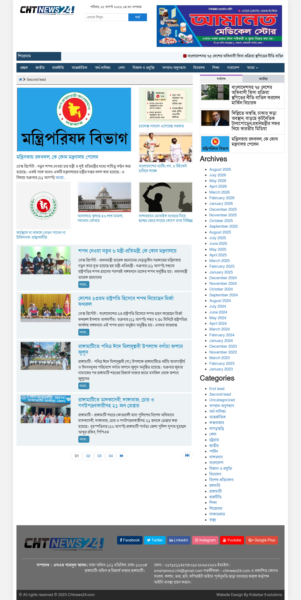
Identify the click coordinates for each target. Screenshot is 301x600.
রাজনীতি (58, 67)
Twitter (156, 540)
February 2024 (221, 335)
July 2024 (217, 306)
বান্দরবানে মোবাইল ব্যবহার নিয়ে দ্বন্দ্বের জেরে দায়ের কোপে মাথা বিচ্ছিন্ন (166, 218)
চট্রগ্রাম (214, 440)
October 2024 (221, 289)
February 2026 (221, 198)
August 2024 (220, 300)
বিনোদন (199, 67)
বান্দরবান (216, 457)
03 (99, 456)
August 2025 (220, 232)
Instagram (207, 540)
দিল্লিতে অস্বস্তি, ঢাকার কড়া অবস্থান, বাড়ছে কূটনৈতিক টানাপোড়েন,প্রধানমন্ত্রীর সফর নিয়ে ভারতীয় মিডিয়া (256, 121)
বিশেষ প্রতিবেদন (221, 480)
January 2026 (221, 203)
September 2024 (223, 295)
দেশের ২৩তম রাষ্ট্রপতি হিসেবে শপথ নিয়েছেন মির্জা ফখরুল (126, 301)
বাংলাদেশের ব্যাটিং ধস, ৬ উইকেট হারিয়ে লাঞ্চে (163, 168)
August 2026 (220, 169)
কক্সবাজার (216, 422)
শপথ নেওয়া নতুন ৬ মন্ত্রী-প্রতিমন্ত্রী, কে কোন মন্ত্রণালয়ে (127, 251)
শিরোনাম (215, 508)
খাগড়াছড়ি (216, 428)
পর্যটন (213, 451)
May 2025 (217, 249)
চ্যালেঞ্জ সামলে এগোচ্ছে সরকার (161, 126)
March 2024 (219, 329)
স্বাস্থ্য (212, 520)
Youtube (233, 540)
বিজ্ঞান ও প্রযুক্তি (143, 67)
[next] (121, 455)
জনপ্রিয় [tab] (263, 79)
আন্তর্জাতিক (79, 67)
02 (88, 456)
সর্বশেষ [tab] (221, 79)
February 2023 (221, 363)
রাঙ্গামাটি (215, 491)
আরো (251, 67)
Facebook (131, 540)
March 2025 (219, 260)
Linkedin (180, 540)
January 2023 (221, 369)
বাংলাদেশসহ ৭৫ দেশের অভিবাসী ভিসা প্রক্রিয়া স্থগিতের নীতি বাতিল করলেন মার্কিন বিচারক (256, 95)
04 (111, 456)
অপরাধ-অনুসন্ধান (174, 67)
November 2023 (223, 352)
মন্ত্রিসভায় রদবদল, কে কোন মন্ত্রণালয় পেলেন (57, 157)
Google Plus (264, 540)
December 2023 (223, 346)
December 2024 (223, 278)
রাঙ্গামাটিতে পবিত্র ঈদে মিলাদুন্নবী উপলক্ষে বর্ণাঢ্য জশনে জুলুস (130, 349)
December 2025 (223, 209)
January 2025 (221, 272)
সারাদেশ (233, 67)
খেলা (121, 67)
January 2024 (221, 340)
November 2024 (223, 283)
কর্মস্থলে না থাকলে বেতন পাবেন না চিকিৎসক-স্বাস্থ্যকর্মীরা (41, 235)
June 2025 (218, 243)
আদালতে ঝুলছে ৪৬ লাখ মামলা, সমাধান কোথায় (100, 218)
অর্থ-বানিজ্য (103, 67)
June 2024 (218, 312)
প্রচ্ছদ (24, 67)
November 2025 (223, 215)
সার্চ (137, 17)
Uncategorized (222, 400)
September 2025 (223, 226)
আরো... (60, 177)
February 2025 (221, 266)
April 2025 (218, 255)
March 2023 (219, 358)
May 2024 (217, 318)
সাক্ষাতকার (217, 514)
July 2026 (217, 175)
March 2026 (219, 192)
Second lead (220, 394)
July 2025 (217, 238)
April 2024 (218, 323)
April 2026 (218, 186)
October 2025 (221, 220)
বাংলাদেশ (216, 462)
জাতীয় (40, 67)
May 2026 (217, 180)
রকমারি (214, 485)
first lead (216, 388)
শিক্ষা (215, 67)
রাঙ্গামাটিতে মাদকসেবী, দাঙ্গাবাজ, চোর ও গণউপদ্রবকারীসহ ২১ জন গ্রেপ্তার (116, 403)
